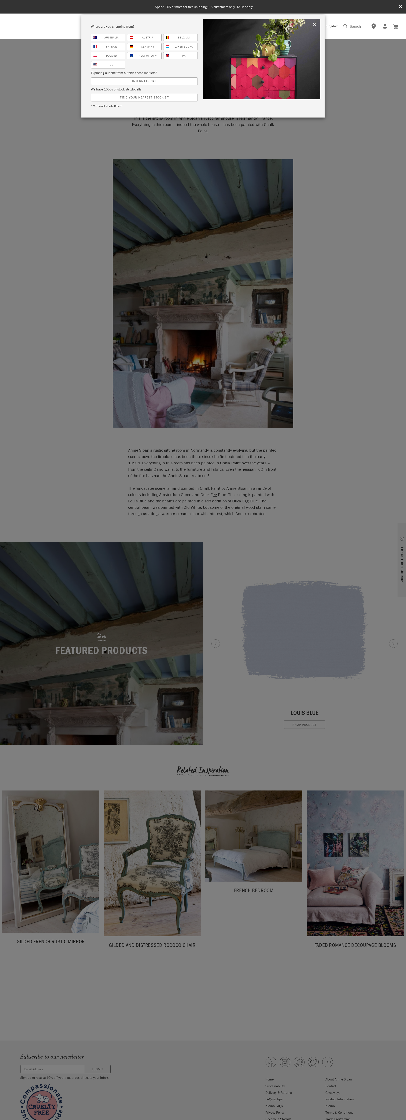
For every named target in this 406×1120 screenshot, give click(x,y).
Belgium (184, 37)
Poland (111, 55)
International (144, 81)
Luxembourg (183, 46)
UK (184, 55)
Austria (147, 37)
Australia (111, 37)
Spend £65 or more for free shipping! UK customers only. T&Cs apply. (204, 7)
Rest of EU (148, 55)
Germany (148, 46)
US (111, 65)
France (111, 46)
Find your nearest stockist (144, 97)
